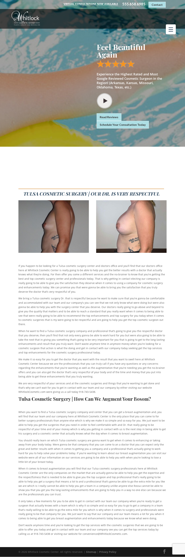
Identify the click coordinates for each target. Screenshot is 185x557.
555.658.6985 (133, 4)
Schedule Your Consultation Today (123, 124)
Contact (157, 4)
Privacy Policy (107, 552)
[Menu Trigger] (171, 29)
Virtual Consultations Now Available (91, 4)
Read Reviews (109, 117)
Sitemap (91, 552)
